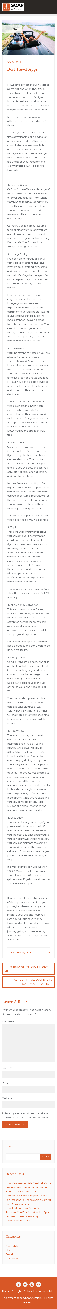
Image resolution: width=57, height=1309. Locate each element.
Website (7, 1098)
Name (7, 1068)
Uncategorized (14, 1258)
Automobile (46, 1291)
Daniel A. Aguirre (20, 952)
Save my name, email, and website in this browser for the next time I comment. (28, 1115)
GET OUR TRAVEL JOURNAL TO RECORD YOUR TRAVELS (33, 981)
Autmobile (12, 1245)
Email (6, 1083)
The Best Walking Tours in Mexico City (26, 968)
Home (6, 1291)
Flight (9, 1250)
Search (10, 1146)
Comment (9, 1021)
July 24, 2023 (14, 62)
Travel (9, 1254)
